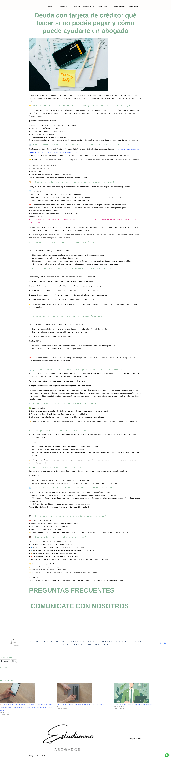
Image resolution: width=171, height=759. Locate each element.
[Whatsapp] (161, 643)
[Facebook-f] (157, 643)
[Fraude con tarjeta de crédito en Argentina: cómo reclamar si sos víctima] (84, 693)
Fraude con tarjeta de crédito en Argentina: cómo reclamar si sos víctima (80, 704)
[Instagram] (165, 643)
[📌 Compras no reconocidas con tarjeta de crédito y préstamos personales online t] (27, 693)
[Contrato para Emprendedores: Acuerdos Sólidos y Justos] (141, 693)
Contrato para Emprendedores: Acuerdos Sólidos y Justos (133, 704)
